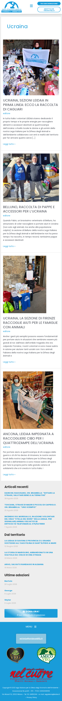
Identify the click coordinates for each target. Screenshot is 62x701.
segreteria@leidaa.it (52, 694)
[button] (31, 6)
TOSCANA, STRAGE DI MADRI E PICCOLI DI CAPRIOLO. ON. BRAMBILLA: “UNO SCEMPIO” (30, 506)
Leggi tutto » (9, 144)
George (8, 590)
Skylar (7, 600)
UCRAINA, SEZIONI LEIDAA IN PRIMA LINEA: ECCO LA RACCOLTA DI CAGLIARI (30, 105)
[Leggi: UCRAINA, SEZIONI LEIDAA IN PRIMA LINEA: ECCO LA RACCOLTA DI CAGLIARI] (31, 67)
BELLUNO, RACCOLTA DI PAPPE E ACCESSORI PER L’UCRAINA (29, 209)
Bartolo (8, 581)
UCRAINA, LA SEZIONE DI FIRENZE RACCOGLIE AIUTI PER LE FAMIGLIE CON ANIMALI (30, 322)
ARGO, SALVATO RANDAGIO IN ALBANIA (24, 564)
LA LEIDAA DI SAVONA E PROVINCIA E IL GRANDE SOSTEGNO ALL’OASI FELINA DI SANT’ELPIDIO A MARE (30, 541)
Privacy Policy (32, 697)
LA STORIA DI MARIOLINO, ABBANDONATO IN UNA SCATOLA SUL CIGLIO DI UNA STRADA (28, 553)
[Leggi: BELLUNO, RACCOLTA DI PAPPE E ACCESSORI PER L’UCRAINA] (31, 177)
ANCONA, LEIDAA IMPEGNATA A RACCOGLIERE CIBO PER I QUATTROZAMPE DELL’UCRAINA (28, 438)
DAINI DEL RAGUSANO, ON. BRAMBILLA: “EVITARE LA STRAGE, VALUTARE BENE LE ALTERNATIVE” (29, 494)
